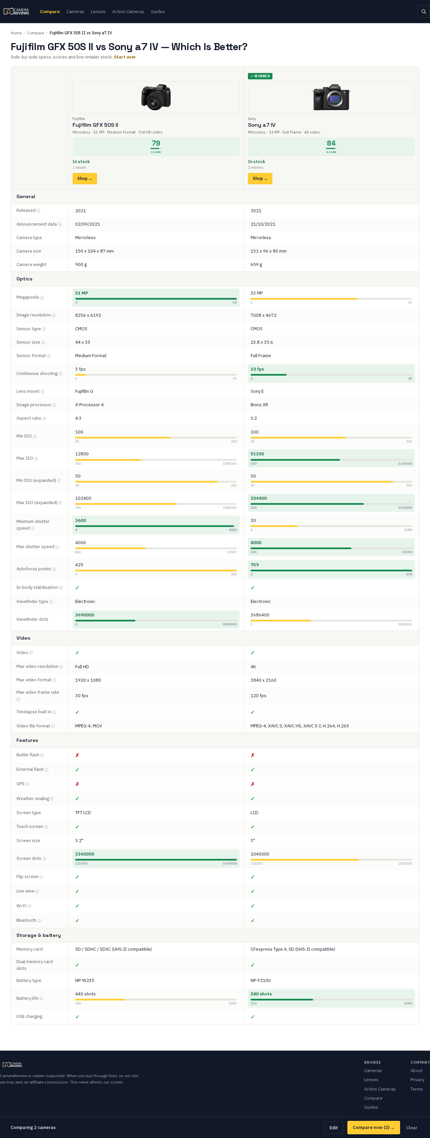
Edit (334, 1127)
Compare (50, 11)
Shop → (84, 178)
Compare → (374, 1127)
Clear (411, 1127)
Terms (417, 1089)
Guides (158, 11)
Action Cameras (128, 11)
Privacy (417, 1080)
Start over (125, 57)
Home (16, 32)
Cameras (75, 11)
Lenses (98, 11)
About (417, 1070)
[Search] (423, 11)
